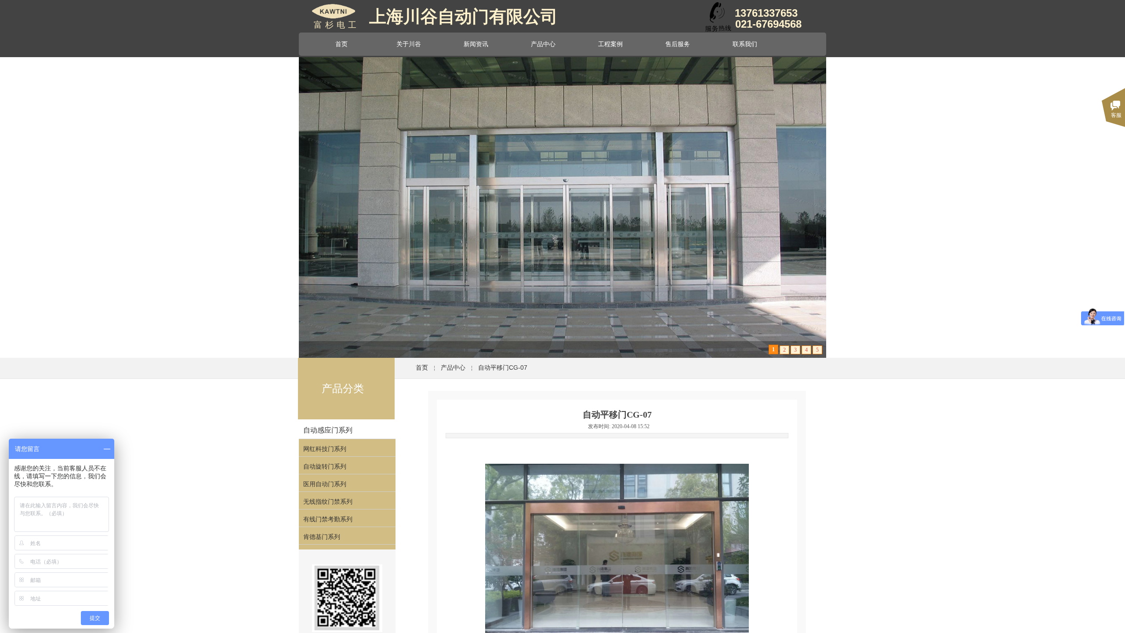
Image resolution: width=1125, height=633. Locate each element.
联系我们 (745, 43)
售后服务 (677, 43)
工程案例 (610, 43)
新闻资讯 (476, 43)
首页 (341, 43)
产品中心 (543, 43)
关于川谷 (408, 43)
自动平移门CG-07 (502, 367)
